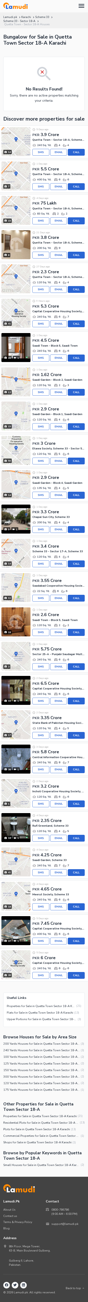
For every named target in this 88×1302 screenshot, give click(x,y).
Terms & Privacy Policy (17, 1222)
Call (76, 152)
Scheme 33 (42, 17)
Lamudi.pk (10, 17)
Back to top (73, 1288)
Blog (6, 1228)
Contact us (10, 1216)
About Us (9, 1210)
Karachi (26, 17)
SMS (41, 152)
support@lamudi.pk (64, 1224)
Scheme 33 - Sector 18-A (19, 21)
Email (59, 152)
